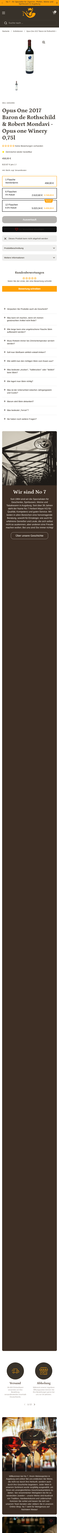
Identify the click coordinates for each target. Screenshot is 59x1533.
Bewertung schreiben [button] (29, 289)
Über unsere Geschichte (29, 535)
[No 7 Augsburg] (29, 13)
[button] (54, 13)
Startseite (5, 31)
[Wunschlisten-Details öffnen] (51, 1520)
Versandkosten (20, 170)
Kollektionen (18, 31)
